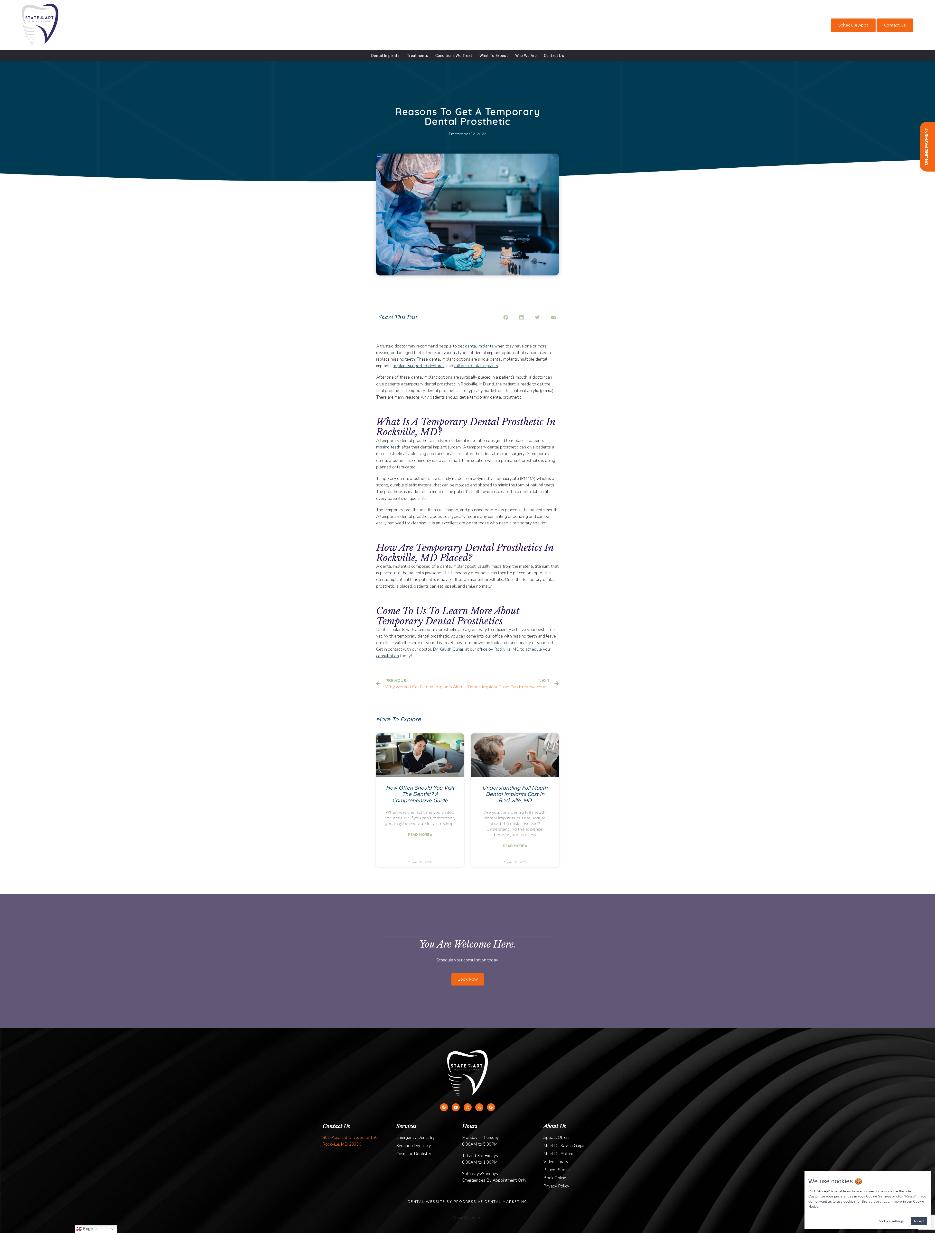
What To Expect (493, 55)
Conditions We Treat (453, 55)
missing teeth (388, 447)
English (89, 1229)
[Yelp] (479, 1107)
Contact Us (895, 25)
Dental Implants (385, 55)
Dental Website (426, 1201)
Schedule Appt (853, 25)
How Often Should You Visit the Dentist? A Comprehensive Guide (420, 794)
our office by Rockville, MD (494, 649)
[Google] (491, 1107)
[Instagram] (468, 1107)
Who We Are (526, 55)
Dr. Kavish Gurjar (448, 649)
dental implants (479, 346)
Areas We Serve (467, 1217)
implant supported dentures (418, 366)
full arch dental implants (476, 366)
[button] (505, 317)
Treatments (417, 55)
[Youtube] (456, 1107)
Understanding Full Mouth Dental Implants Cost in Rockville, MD (515, 794)
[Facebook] (444, 1107)
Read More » (420, 834)
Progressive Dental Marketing (490, 1201)
